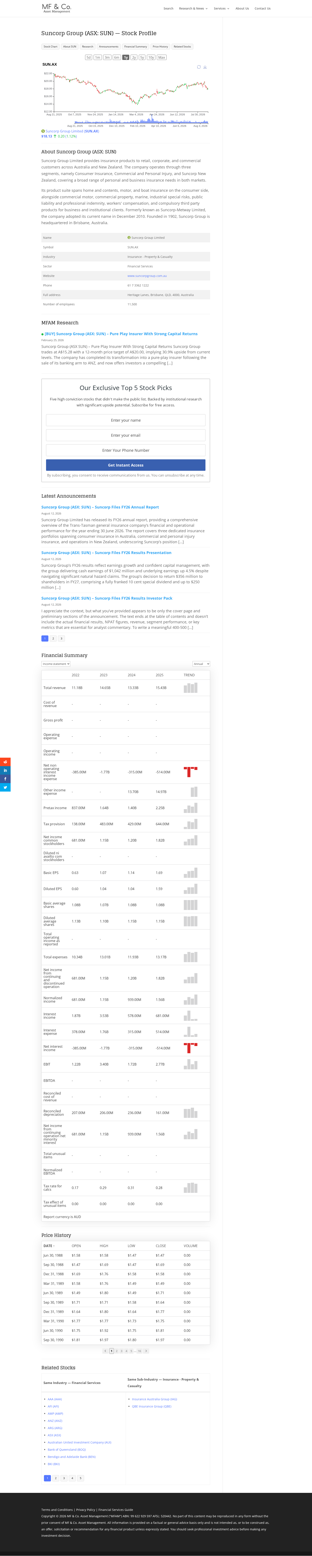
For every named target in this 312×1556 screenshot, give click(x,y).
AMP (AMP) (55, 1414)
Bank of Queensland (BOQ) (67, 1450)
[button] (53, 1245)
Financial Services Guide (115, 1510)
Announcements (108, 46)
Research (87, 46)
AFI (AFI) (53, 1406)
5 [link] (131, 1351)
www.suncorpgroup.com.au (147, 276)
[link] (105, 1351)
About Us (242, 8)
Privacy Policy (85, 1510)
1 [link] (111, 1351)
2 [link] (116, 1351)
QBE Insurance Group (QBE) (151, 1406)
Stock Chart (50, 46)
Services (220, 8)
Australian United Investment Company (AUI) (79, 1442)
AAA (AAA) (55, 1399)
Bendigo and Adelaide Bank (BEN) (72, 1457)
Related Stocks (182, 46)
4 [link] (126, 1351)
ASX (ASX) (54, 1435)
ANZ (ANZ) (55, 1421)
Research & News (191, 8)
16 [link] (139, 1351)
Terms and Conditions (57, 1510)
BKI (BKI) (54, 1464)
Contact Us (263, 8)
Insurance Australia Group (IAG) (154, 1399)
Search (168, 8)
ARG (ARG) (55, 1428)
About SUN (69, 46)
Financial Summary (135, 46)
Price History (160, 46)
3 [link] (121, 1351)
